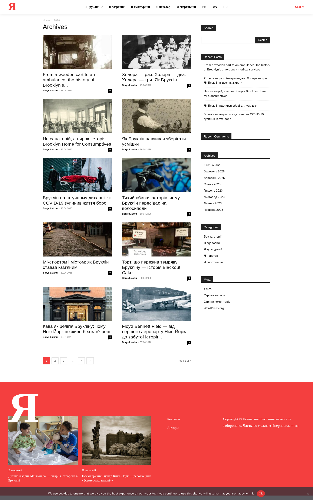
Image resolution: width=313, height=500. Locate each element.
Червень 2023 (213, 209)
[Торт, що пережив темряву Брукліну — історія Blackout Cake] (156, 239)
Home (46, 20)
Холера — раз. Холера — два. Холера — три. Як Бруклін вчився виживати (236, 80)
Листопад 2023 (214, 197)
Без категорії (212, 236)
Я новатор (211, 255)
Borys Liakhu (50, 90)
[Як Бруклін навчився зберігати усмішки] (156, 116)
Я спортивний (213, 262)
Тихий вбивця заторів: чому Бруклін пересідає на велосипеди (151, 203)
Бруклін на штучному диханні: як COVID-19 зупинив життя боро (234, 116)
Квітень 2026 (212, 165)
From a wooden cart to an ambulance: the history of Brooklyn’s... (69, 79)
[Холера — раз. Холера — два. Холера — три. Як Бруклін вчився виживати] (156, 52)
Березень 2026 (214, 171)
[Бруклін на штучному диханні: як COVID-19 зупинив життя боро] (77, 175)
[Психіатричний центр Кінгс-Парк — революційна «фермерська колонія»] (116, 440)
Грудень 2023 (213, 190)
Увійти (208, 289)
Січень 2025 (212, 184)
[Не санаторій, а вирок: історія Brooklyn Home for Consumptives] (77, 116)
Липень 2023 (213, 203)
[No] (308, 493)
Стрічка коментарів (217, 301)
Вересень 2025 (214, 177)
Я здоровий (212, 243)
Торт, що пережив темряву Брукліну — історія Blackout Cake (151, 267)
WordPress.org (214, 308)
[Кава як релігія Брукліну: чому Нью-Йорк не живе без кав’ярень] (77, 304)
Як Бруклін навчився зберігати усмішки (230, 105)
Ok (261, 493)
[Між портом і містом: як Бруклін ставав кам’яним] (77, 239)
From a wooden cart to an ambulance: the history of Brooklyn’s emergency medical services (237, 67)
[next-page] (90, 360)
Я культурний (213, 249)
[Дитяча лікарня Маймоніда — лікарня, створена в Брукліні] (43, 440)
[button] (300, 7)
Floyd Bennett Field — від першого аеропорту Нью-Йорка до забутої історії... (155, 331)
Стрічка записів (214, 295)
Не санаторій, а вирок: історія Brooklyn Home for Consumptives (235, 93)
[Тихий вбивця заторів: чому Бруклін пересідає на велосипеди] (156, 175)
